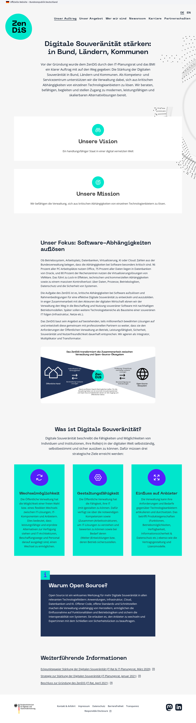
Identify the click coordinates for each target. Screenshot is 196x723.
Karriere (155, 18)
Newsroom (137, 18)
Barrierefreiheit (115, 706)
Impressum (84, 706)
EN (189, 12)
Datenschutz (98, 706)
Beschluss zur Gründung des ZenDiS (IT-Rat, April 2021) (74, 683)
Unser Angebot (91, 18)
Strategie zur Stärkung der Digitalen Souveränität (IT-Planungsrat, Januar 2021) (88, 676)
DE (182, 12)
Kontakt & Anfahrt (66, 706)
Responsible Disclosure (96, 710)
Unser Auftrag (65, 18)
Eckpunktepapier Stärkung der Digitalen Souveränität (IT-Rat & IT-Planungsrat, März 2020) (95, 669)
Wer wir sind (116, 18)
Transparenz (132, 706)
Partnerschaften (177, 18)
